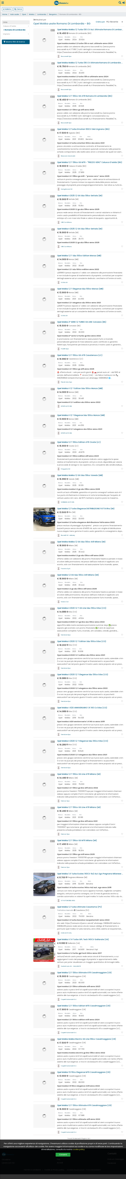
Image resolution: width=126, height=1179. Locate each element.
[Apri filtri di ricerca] (120, 2)
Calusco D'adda (9, 26)
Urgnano (6, 34)
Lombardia (41, 14)
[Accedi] (123, 2)
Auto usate (14, 14)
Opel (24, 14)
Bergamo (53, 14)
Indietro (8, 9)
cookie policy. (79, 1149)
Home (4, 14)
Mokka (31, 14)
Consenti (63, 1154)
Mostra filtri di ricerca (15, 41)
